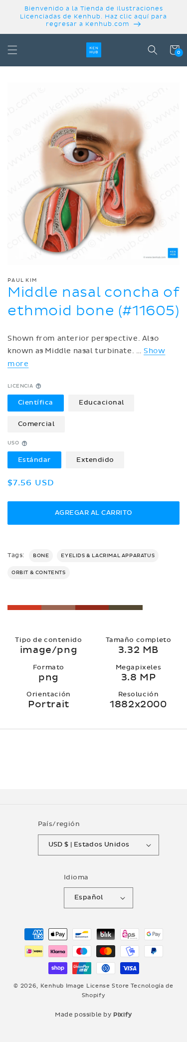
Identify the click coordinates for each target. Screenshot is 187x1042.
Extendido (95, 460)
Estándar (34, 460)
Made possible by (93, 1014)
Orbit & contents (38, 573)
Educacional (101, 403)
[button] (12, 50)
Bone (41, 556)
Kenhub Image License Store (84, 986)
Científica (35, 403)
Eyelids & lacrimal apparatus (108, 556)
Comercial (36, 424)
